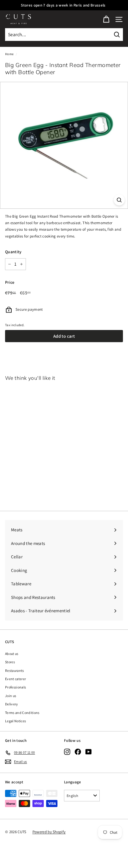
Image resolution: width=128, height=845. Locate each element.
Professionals (15, 687)
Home (9, 54)
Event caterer (15, 679)
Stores (10, 662)
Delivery (11, 704)
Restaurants (14, 670)
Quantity (13, 251)
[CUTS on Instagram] (67, 751)
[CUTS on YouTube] (88, 751)
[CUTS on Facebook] (78, 751)
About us (11, 653)
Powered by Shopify (49, 831)
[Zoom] (119, 199)
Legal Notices (15, 721)
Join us (10, 695)
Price (10, 282)
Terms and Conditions (22, 712)
